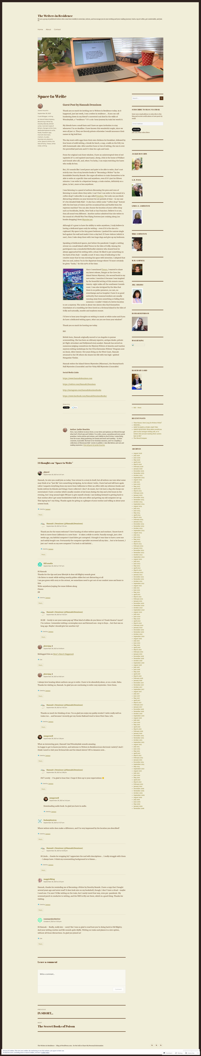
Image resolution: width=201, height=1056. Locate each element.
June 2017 (137, 696)
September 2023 (139, 530)
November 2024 (139, 500)
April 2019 (137, 647)
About (48, 29)
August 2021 (138, 586)
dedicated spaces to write (46, 130)
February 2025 (138, 493)
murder (46, 137)
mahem (40, 137)
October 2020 (138, 608)
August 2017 (138, 691)
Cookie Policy (45, 1052)
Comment (118, 989)
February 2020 (138, 625)
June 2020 (137, 616)
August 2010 (138, 771)
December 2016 (139, 709)
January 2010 (138, 786)
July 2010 (137, 773)
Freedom (100, 196)
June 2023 (137, 537)
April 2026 (137, 462)
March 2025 (138, 491)
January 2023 (138, 548)
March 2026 (138, 464)
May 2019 (137, 645)
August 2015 (138, 744)
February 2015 (138, 758)
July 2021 (137, 588)
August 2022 (138, 559)
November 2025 (139, 473)
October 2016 (138, 714)
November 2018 (139, 658)
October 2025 (138, 475)
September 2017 (139, 689)
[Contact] (161, 1045)
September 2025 (139, 478)
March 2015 (137, 755)
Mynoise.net (87, 219)
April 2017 (137, 700)
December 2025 (139, 471)
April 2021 (137, 594)
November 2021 (139, 579)
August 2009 (138, 797)
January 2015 (138, 760)
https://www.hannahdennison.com (77, 378)
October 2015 (138, 740)
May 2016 (137, 725)
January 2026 (138, 469)
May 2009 (137, 804)
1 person (47, 509)
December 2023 (139, 524)
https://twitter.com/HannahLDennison (79, 384)
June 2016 (137, 722)
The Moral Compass (140, 438)
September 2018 (139, 663)
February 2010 (138, 784)
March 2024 (138, 517)
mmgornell (48, 736)
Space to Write (47, 141)
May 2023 (137, 539)
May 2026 (137, 460)
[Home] (152, 1045)
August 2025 (138, 480)
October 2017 (138, 687)
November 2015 (139, 738)
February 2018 (138, 678)
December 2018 (139, 656)
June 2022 (137, 564)
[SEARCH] (161, 98)
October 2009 (138, 793)
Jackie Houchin (43, 110)
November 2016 (139, 711)
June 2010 (137, 775)
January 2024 (138, 522)
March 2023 (138, 544)
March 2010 (137, 782)
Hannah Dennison (44, 135)
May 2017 (137, 698)
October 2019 (138, 634)
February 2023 (138, 546)
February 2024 (138, 519)
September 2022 (139, 557)
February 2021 (138, 599)
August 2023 (138, 533)
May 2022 (137, 566)
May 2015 (137, 751)
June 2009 (137, 802)
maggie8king (49, 879)
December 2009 (139, 789)
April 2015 (137, 753)
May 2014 (137, 766)
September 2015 (139, 742)
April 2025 (137, 489)
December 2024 (139, 497)
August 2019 (138, 639)
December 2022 (139, 550)
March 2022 (138, 570)
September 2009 (139, 795)
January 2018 (138, 680)
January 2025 (138, 495)
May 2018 (137, 672)
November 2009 (139, 791)
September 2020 (139, 610)
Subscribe (136, 129)
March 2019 (138, 650)
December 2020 (139, 603)
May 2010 (137, 778)
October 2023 (138, 528)
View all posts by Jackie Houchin (94, 445)
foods (39, 132)
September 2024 (139, 504)
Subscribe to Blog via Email (146, 109)
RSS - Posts (137, 408)
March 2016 (138, 729)
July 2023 (137, 535)
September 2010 (139, 769)
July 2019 (137, 641)
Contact (57, 29)
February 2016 (138, 731)
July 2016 (137, 720)
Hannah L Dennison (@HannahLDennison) (64, 524)
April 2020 (137, 621)
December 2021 (139, 577)
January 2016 (138, 733)
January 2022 (138, 575)
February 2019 (138, 652)
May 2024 (137, 513)
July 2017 (137, 694)
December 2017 (139, 683)
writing (50, 116)
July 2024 (137, 508)
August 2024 (138, 506)
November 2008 (139, 808)
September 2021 (139, 583)
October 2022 (138, 555)
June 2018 (137, 669)
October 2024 (138, 502)
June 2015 (137, 749)
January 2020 (138, 628)
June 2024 (137, 511)
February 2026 (138, 467)
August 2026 (138, 453)
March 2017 (137, 703)
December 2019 (139, 630)
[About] (156, 1045)
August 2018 (138, 665)
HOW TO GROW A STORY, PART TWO (146, 427)
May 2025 (137, 486)
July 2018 (137, 667)
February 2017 (138, 705)
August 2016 (138, 718)
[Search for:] (146, 98)
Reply (40, 515)
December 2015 (139, 736)
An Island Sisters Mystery (46, 119)
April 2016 (137, 727)
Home (40, 29)
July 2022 (137, 561)
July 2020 (137, 614)
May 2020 (137, 619)
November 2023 (139, 526)
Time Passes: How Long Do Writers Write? (148, 423)
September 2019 (139, 636)
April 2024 (137, 515)
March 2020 (138, 623)
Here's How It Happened (63, 654)
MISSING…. (137, 425)
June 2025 (137, 484)
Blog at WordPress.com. (64, 1046)
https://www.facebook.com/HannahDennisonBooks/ (85, 396)
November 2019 (139, 632)
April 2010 (137, 780)
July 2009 (137, 800)
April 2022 (137, 568)
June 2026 (137, 458)
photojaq (47, 646)
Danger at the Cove (49, 128)
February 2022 (138, 572)
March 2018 (137, 676)
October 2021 (138, 581)
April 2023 (137, 541)
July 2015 (137, 747)
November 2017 (139, 685)
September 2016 (139, 716)
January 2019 (138, 654)
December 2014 (139, 762)
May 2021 (137, 592)
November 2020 (139, 605)
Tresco (104, 269)
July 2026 (137, 455)
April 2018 (137, 674)
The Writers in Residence (55, 16)
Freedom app (46, 132)
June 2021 (137, 590)
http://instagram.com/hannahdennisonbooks (82, 390)
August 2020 (138, 612)
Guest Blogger (43, 116)
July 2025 (137, 482)
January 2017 (138, 707)
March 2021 (137, 597)
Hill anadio (48, 563)
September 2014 (139, 764)
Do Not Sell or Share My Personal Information (88, 1046)
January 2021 (138, 601)
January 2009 (138, 806)
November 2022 (139, 553)
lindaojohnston (50, 820)
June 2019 (137, 643)
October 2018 (138, 661)
